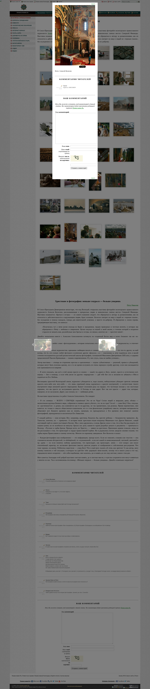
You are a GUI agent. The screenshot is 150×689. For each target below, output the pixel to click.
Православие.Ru (78, 108)
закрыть (93, 4)
